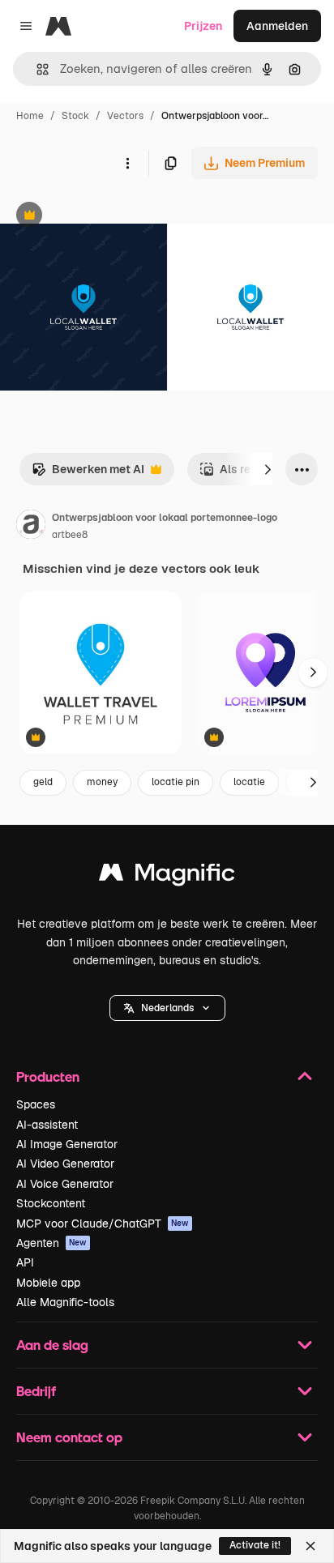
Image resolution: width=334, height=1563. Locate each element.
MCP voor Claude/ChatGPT (102, 1223)
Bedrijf (36, 1390)
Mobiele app (48, 1282)
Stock (75, 115)
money (102, 781)
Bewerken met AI (88, 473)
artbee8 (70, 534)
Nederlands (167, 1007)
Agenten (51, 1243)
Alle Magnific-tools (65, 1302)
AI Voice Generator (64, 1184)
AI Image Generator (67, 1144)
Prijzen (203, 26)
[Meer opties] (127, 163)
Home (30, 115)
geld (43, 781)
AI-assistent (47, 1124)
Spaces (35, 1104)
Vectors (125, 115)
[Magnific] (167, 876)
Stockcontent (50, 1203)
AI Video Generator (65, 1163)
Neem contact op (69, 1437)
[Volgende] (267, 469)
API (25, 1262)
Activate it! (254, 1545)
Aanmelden (277, 26)
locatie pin (175, 781)
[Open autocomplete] (36, 69)
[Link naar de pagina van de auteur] (30, 527)
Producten (47, 1076)
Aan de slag (52, 1344)
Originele (106, 216)
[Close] (310, 1546)
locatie (249, 781)
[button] (167, 1008)
